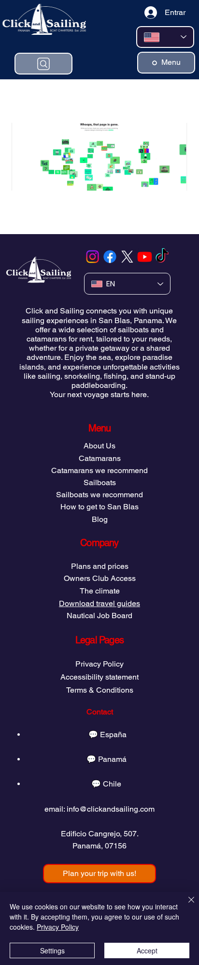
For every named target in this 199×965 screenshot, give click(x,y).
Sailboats (100, 482)
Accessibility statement (99, 677)
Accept (147, 950)
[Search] (43, 63)
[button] (99, 873)
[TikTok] (162, 256)
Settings (52, 950)
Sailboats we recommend (99, 494)
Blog (100, 519)
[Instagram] (92, 256)
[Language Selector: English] (165, 37)
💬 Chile (106, 783)
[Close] (185, 905)
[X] (127, 256)
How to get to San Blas (99, 506)
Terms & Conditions (99, 690)
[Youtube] (144, 256)
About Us (99, 445)
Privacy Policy (99, 663)
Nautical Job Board (99, 615)
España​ (113, 734)
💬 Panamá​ (106, 759)
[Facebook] (109, 256)
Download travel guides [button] (99, 603)
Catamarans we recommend (99, 470)
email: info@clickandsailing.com (99, 809)
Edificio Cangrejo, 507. (100, 833)
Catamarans (100, 458)
